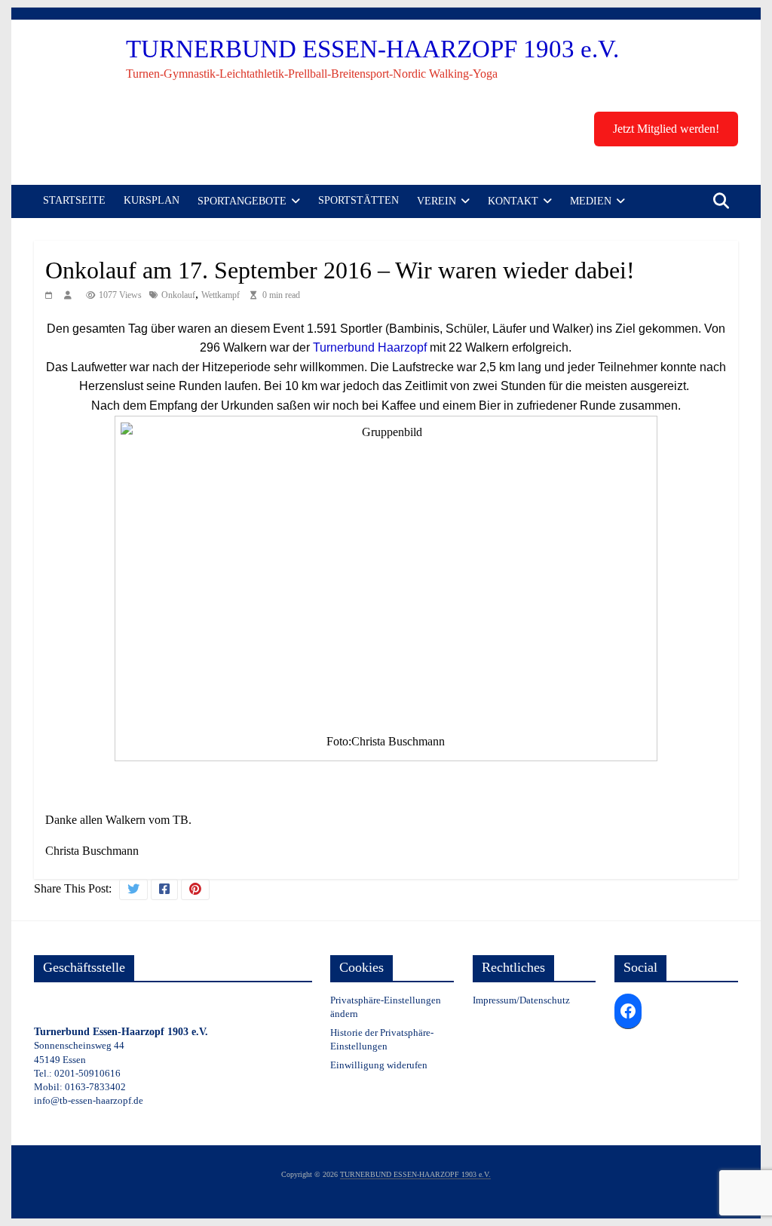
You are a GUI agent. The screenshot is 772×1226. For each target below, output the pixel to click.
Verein (436, 201)
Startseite (74, 200)
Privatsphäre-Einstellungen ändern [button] (385, 1006)
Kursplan (151, 200)
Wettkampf (220, 295)
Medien (590, 201)
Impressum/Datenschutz (521, 1000)
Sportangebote (242, 201)
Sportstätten (358, 200)
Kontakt (513, 201)
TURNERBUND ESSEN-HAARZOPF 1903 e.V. (372, 49)
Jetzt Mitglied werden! (666, 128)
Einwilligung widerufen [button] (378, 1065)
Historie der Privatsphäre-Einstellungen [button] (381, 1039)
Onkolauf (178, 295)
